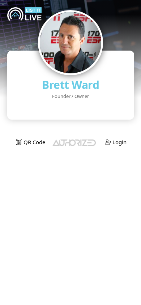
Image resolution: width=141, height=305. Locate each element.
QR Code (33, 142)
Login (119, 142)
